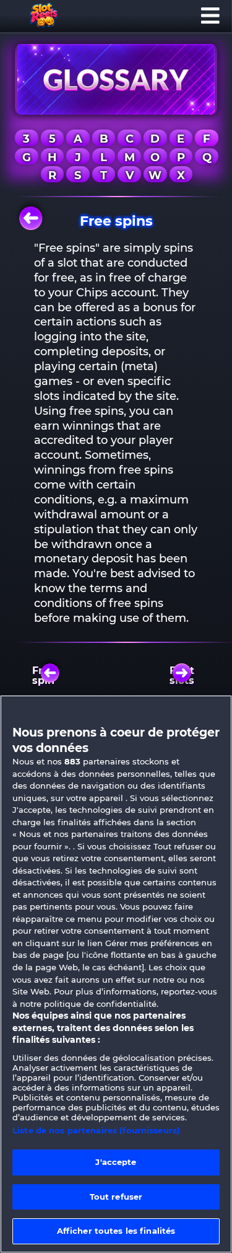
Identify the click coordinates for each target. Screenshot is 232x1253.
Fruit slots (182, 675)
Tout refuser (116, 1197)
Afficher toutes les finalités (116, 1231)
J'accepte (115, 1162)
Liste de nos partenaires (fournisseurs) (96, 1130)
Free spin (43, 675)
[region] (116, 974)
